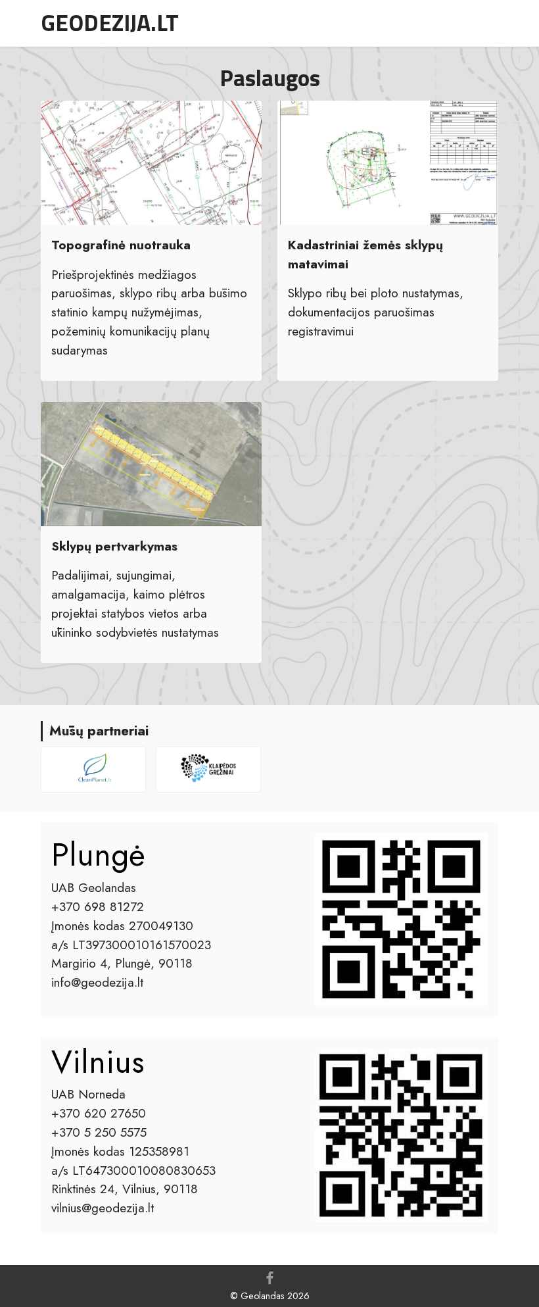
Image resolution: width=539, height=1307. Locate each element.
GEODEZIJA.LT (110, 22)
